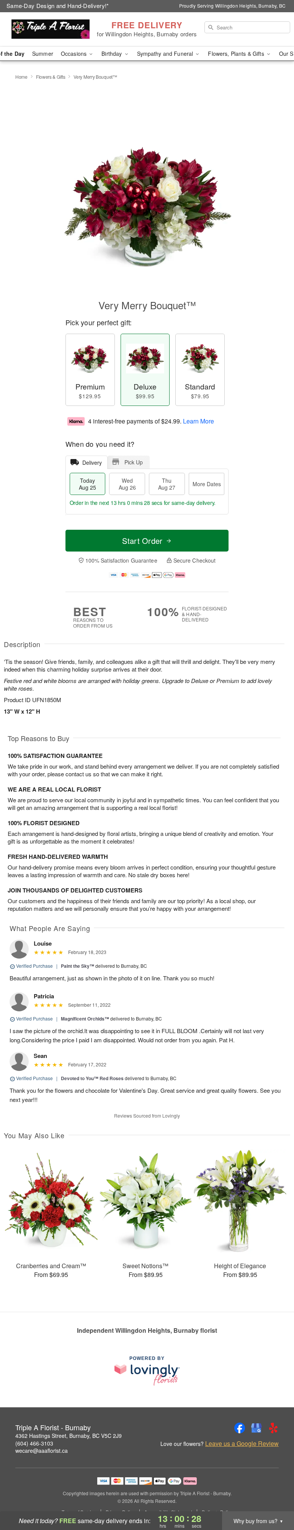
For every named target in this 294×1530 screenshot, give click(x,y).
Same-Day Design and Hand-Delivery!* (58, 6)
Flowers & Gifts (50, 76)
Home (21, 76)
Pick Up (133, 462)
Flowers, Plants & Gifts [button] (236, 53)
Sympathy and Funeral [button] (166, 53)
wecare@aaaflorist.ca (41, 1450)
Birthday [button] (112, 53)
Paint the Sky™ (77, 965)
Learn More (198, 421)
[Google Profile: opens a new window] (256, 1428)
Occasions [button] (74, 53)
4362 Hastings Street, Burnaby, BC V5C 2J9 (68, 1435)
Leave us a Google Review (242, 1443)
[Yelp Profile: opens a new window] (273, 1428)
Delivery (92, 462)
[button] (274, 1497)
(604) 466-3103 (34, 1443)
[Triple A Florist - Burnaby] (50, 29)
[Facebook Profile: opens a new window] (239, 1428)
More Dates (207, 484)
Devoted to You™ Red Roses (92, 1078)
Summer (42, 53)
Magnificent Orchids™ (85, 1018)
